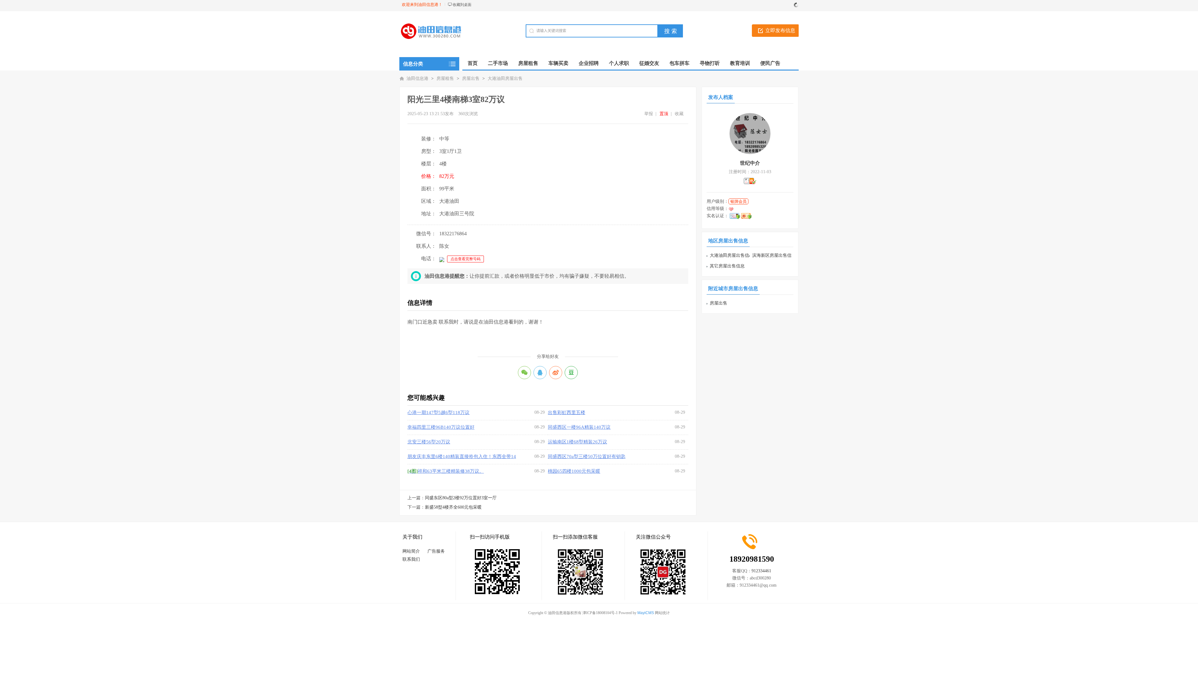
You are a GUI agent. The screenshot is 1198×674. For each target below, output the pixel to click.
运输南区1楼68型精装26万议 (577, 441)
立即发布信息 (780, 30)
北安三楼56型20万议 (428, 441)
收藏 (679, 113)
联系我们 (411, 559)
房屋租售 (445, 78)
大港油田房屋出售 (505, 78)
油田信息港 (417, 78)
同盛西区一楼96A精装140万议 (579, 427)
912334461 (761, 571)
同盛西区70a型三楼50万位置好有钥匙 (587, 456)
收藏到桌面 (462, 4)
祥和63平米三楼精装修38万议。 (445, 471)
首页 (473, 63)
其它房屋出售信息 (727, 266)
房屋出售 (471, 78)
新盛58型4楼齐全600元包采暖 (453, 507)
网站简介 (411, 551)
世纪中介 (750, 163)
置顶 (664, 113)
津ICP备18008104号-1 (600, 613)
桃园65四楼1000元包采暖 (574, 471)
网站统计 (662, 613)
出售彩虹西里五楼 (566, 412)
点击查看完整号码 (465, 259)
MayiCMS (645, 613)
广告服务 (436, 551)
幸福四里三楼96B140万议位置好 (441, 427)
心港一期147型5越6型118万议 (438, 412)
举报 (648, 113)
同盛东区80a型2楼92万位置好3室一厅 (461, 498)
